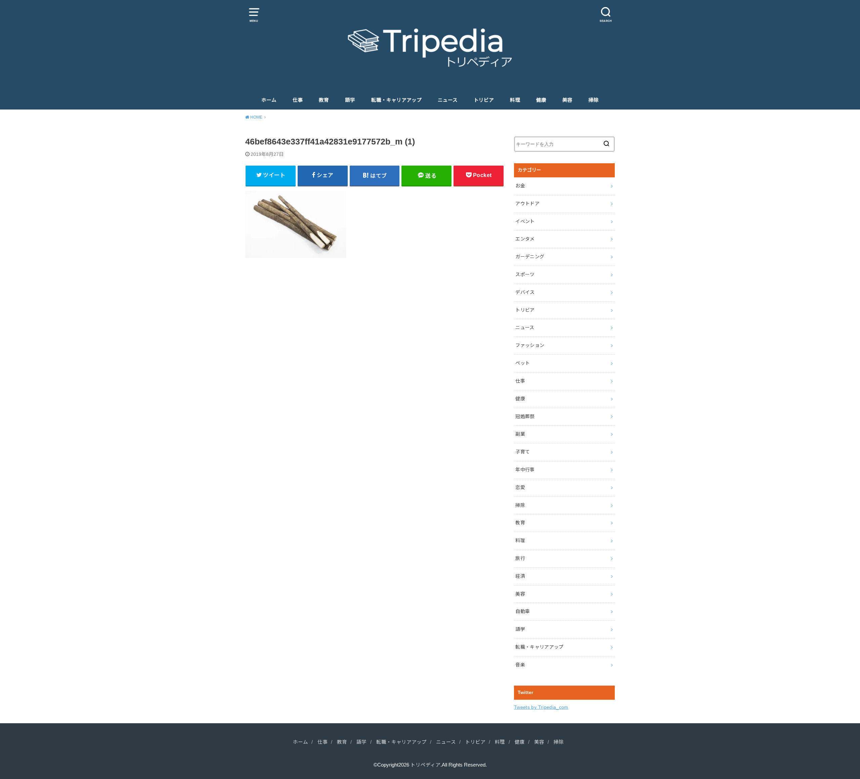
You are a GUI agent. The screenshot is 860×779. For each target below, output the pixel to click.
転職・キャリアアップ (396, 100)
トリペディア (425, 765)
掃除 (594, 100)
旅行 (520, 558)
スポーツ (524, 274)
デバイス (524, 292)
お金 (520, 185)
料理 (515, 100)
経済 (520, 576)
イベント (524, 221)
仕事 (298, 100)
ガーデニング (529, 256)
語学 (350, 100)
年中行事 (524, 469)
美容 (567, 100)
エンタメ (524, 239)
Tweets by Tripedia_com (541, 707)
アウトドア (527, 203)
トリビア (484, 100)
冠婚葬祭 (524, 416)
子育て (522, 452)
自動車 (522, 611)
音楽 (520, 664)
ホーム (268, 100)
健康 (541, 100)
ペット (522, 363)
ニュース (448, 100)
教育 (324, 100)
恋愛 (520, 487)
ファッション (529, 345)
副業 (520, 434)
